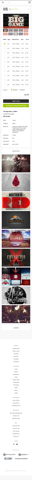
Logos (16, 393)
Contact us (16, 436)
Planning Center (16, 418)
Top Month (16, 361)
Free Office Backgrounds (16, 413)
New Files (16, 356)
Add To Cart (16, 101)
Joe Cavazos (14, 9)
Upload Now (16, 403)
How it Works (16, 400)
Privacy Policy (16, 434)
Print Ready (16, 385)
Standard (15, 90)
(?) (7, 90)
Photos (16, 372)
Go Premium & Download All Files (16, 105)
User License (16, 431)
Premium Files (16, 348)
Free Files (16, 353)
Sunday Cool (16, 416)
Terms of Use (16, 428)
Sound (16, 387)
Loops (16, 377)
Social (16, 369)
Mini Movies (16, 374)
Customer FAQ (16, 426)
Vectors (16, 390)
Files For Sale (16, 351)
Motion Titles (16, 379)
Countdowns (16, 382)
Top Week (16, 359)
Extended (22, 90)
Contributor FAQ (16, 405)
